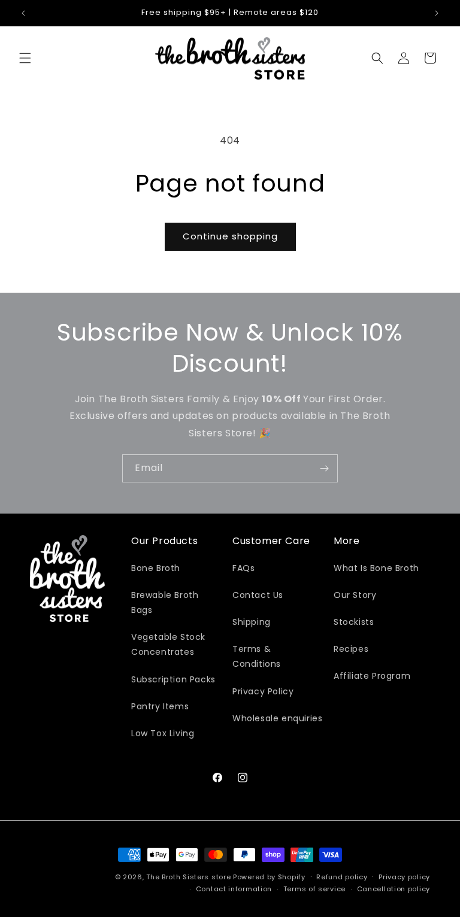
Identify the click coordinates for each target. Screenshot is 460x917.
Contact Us (257, 595)
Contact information (234, 889)
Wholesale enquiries (277, 718)
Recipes (351, 649)
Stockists (354, 622)
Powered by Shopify (269, 877)
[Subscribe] (324, 468)
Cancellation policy (393, 889)
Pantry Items (160, 706)
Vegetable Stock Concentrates (168, 644)
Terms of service (314, 889)
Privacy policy (404, 877)
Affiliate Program (372, 676)
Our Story (355, 595)
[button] (25, 58)
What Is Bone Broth (376, 568)
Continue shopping (230, 236)
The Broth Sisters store (188, 877)
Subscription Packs (173, 679)
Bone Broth (155, 568)
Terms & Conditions (256, 656)
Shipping (251, 622)
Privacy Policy (262, 691)
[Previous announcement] (23, 13)
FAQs (243, 568)
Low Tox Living (162, 733)
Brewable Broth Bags (164, 602)
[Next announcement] (436, 13)
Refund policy (341, 877)
